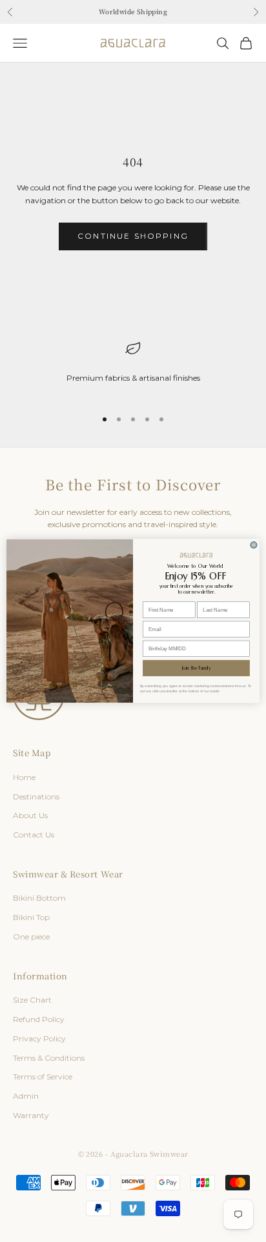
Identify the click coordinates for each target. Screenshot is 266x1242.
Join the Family (196, 668)
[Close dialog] (254, 545)
